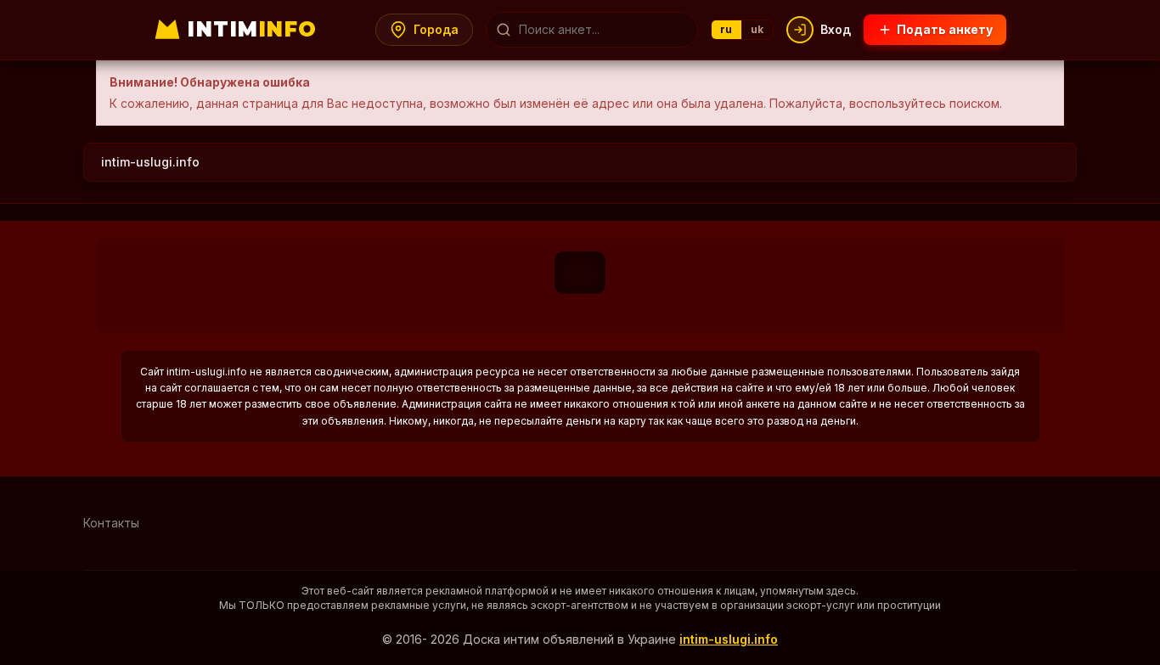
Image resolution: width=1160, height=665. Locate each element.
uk (757, 29)
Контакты (111, 523)
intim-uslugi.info (150, 162)
